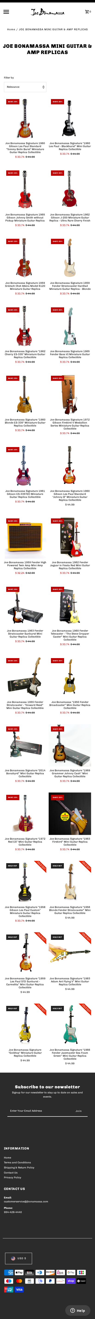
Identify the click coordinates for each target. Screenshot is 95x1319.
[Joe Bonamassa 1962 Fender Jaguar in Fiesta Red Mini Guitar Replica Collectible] (70, 537)
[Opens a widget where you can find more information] (77, 1311)
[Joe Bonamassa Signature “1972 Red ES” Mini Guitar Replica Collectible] (25, 814)
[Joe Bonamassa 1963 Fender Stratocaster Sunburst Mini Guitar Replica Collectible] (25, 605)
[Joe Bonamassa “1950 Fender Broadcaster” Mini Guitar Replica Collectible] (70, 677)
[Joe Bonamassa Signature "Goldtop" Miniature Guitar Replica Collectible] (25, 1025)
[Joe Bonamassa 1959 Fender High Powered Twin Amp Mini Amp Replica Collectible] (25, 537)
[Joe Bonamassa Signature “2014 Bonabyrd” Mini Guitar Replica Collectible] (25, 745)
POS (58, 1310)
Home (11, 29)
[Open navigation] (15, 12)
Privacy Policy (12, 1177)
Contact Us (11, 1172)
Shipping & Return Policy (19, 1167)
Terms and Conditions (17, 1162)
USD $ (22, 1258)
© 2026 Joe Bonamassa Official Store (28, 1310)
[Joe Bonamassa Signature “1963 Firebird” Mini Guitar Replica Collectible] (70, 814)
